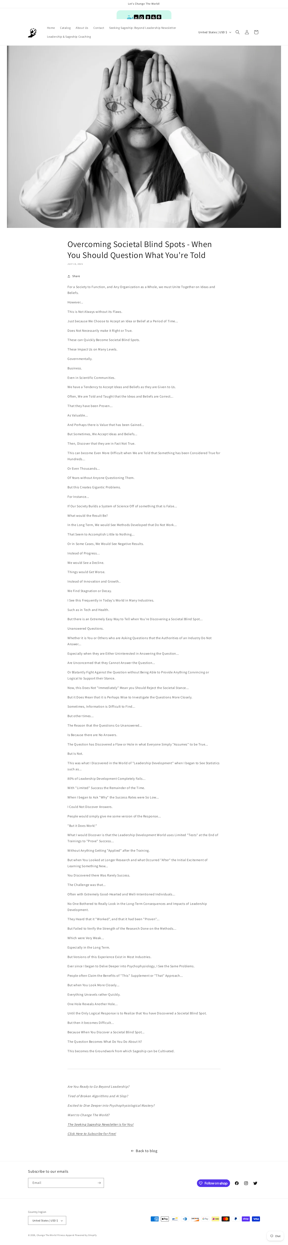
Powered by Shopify (86, 1235)
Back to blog (146, 1150)
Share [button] (76, 276)
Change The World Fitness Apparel (55, 1235)
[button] (237, 32)
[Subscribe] (99, 1183)
